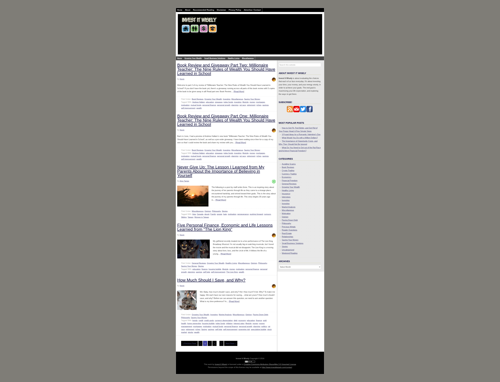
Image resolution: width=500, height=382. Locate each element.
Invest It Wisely (199, 24)
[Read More (239, 91)
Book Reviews (197, 99)
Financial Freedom (290, 180)
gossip (219, 214)
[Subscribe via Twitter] (303, 112)
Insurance (286, 194)
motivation (185, 105)
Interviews (286, 197)
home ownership (194, 323)
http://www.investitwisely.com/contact (277, 367)
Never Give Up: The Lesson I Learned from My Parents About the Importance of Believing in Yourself (220, 171)
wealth (199, 108)
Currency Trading (289, 174)
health (183, 323)
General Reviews (199, 263)
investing (237, 102)
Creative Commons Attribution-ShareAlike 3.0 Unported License (270, 364)
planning (234, 105)
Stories (225, 211)
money (252, 102)
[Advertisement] (265, 36)
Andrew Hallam (198, 102)
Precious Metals (289, 227)
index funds (228, 102)
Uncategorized (288, 250)
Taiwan (190, 217)
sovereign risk (244, 329)
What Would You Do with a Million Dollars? (300, 138)
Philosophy (216, 211)
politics (264, 326)
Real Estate (287, 233)
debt (235, 320)
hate (225, 214)
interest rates (239, 323)
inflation (229, 323)
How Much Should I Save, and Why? (211, 280)
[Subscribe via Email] (296, 112)
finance (205, 269)
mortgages (260, 102)
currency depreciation (224, 320)
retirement (251, 105)
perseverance (243, 214)
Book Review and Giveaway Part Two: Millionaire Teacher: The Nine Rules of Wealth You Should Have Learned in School (226, 69)
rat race (242, 105)
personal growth (223, 105)
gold (265, 320)
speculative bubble (258, 329)
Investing (226, 99)
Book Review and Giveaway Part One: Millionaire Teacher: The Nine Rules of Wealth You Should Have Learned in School (226, 120)
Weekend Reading (289, 253)
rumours (267, 214)
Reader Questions (289, 230)
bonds (195, 320)
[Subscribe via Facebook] (309, 112)
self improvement (188, 108)
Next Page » (231, 343)
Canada (200, 214)
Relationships (287, 237)
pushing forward (256, 214)
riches (258, 105)
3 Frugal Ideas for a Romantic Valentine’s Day (301, 134)
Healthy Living (231, 263)
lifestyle (245, 102)
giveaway (219, 102)
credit (201, 320)
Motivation (286, 213)
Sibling (184, 217)
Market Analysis (225, 315)
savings (265, 105)
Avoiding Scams (289, 164)
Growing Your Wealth (213, 99)
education (210, 102)
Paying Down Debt (260, 315)
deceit (206, 214)
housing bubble (215, 269)
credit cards (209, 320)
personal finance (209, 105)
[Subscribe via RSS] (290, 112)
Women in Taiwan (201, 217)
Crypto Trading (288, 170)
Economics (286, 177)
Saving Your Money (252, 99)
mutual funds (196, 105)
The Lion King (232, 272)
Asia (194, 214)
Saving (204, 329)
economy (242, 320)
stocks (190, 332)
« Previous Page (189, 343)
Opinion (208, 211)
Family (213, 214)
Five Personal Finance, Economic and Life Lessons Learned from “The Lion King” (225, 227)
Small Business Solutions (292, 243)
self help (206, 272)
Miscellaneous (237, 99)
